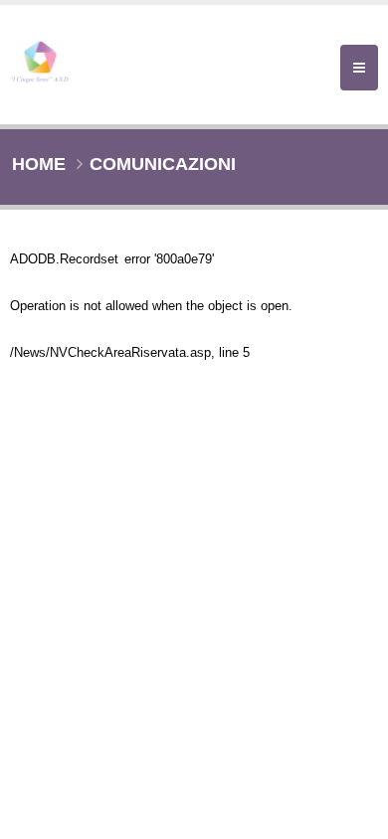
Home (39, 164)
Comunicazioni (163, 164)
